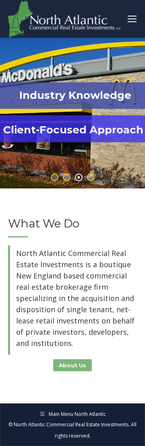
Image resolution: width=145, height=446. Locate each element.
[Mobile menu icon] (132, 19)
